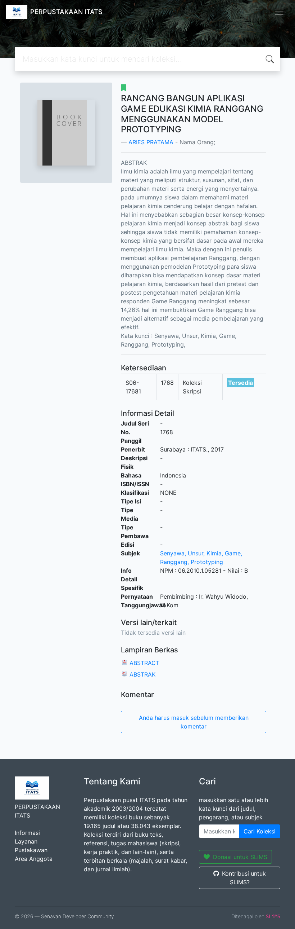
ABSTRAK (142, 674)
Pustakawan (31, 850)
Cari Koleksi (260, 831)
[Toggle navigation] (279, 12)
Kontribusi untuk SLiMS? (244, 878)
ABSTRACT (144, 662)
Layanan (26, 841)
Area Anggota (34, 858)
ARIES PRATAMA (150, 142)
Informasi (27, 832)
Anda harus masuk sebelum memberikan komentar (194, 722)
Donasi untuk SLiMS (240, 856)
